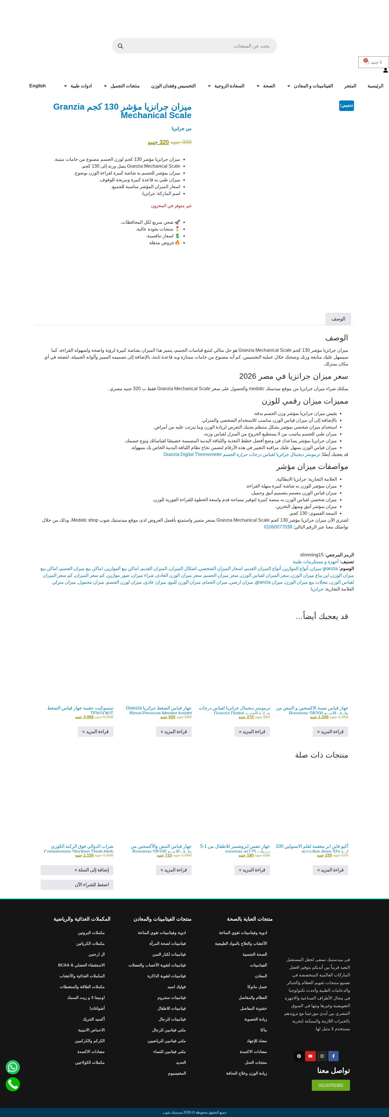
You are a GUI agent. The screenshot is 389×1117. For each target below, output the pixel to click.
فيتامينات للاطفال (171, 1008)
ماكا (264, 1030)
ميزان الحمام (215, 582)
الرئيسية (375, 85)
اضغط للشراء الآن (92, 884)
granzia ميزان (324, 568)
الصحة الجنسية (255, 954)
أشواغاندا (97, 1008)
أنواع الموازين (295, 568)
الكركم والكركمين (90, 1040)
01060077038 (278, 526)
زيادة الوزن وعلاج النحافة (246, 1073)
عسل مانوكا (257, 986)
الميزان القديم (154, 568)
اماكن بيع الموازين (122, 568)
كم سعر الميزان (90, 575)
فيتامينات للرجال (172, 1019)
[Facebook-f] (333, 1056)
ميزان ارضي (241, 582)
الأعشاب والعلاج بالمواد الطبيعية (241, 943)
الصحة (269, 85)
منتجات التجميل (125, 85)
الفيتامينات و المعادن (313, 85)
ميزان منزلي (64, 582)
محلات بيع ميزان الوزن (306, 582)
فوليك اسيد (176, 986)
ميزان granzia (269, 582)
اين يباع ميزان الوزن (310, 575)
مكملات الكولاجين (90, 1062)
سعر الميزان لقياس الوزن (265, 575)
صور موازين (118, 575)
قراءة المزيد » (330, 731)
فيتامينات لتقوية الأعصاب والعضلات (157, 965)
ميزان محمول (91, 582)
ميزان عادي (155, 582)
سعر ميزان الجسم (221, 575)
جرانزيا (178, 128)
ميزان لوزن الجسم (124, 582)
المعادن (261, 976)
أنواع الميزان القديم (263, 568)
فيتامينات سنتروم (171, 997)
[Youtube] (310, 1056)
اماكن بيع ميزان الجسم (81, 568)
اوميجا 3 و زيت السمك (86, 997)
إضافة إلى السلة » (92, 869)
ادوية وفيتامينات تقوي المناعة (243, 932)
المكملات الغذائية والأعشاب (82, 976)
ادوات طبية (81, 85)
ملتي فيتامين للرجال (169, 1030)
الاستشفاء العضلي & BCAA (81, 965)
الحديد (181, 1062)
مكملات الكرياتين (90, 943)
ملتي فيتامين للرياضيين (167, 1040)
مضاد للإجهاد (257, 1040)
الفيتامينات (258, 965)
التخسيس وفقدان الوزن (173, 85)
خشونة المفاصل (253, 1008)
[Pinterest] (299, 1056)
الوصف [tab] (338, 318)
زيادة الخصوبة (255, 1019)
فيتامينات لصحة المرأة (168, 943)
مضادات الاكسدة (253, 1051)
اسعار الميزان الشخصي (221, 568)
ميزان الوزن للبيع (185, 582)
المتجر (350, 85)
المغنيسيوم (177, 1073)
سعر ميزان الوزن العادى (179, 575)
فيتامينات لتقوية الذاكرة (167, 976)
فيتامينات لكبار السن (169, 954)
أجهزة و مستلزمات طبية (316, 561)
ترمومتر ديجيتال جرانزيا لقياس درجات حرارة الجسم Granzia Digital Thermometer (241, 454)
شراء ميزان (143, 575)
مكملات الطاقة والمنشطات (82, 986)
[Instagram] (322, 1056)
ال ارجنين (97, 954)
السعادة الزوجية (229, 85)
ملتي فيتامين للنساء (169, 1051)
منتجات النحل (256, 1062)
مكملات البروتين (91, 932)
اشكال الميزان (182, 568)
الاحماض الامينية (91, 1030)
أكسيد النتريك (94, 1019)
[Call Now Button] (13, 1084)
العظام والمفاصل (253, 997)
